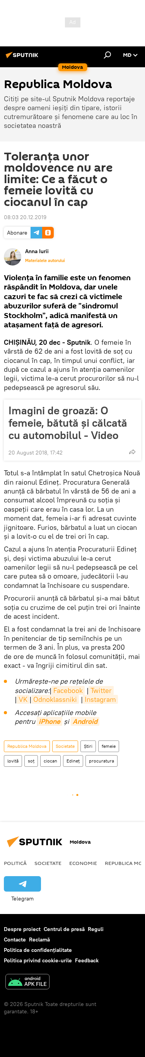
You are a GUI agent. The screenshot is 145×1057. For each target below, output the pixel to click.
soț (31, 761)
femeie (109, 746)
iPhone (49, 721)
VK (23, 699)
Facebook (68, 690)
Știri (88, 746)
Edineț (73, 761)
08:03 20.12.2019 (25, 217)
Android (85, 721)
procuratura (101, 761)
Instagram (100, 699)
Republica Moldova (26, 746)
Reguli (96, 929)
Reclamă (39, 939)
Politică (15, 863)
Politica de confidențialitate (38, 949)
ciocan (50, 761)
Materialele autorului (45, 260)
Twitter (101, 690)
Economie (83, 863)
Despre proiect (22, 929)
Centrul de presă (64, 929)
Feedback (87, 960)
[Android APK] (27, 982)
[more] (132, 452)
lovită (13, 761)
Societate (65, 746)
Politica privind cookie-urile (38, 960)
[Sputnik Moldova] (23, 57)
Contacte (15, 939)
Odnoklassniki (55, 699)
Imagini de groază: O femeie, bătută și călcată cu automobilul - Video (68, 422)
